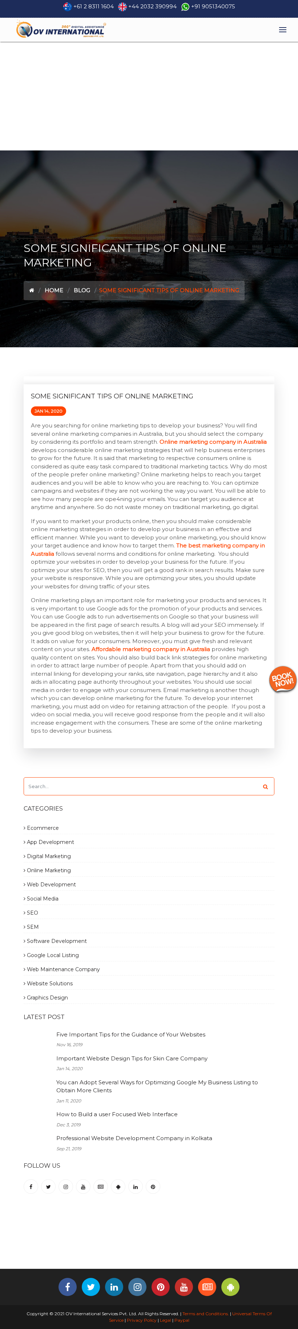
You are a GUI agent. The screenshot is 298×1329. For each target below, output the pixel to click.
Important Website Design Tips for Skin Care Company (132, 1058)
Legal (165, 1320)
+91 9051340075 (213, 6)
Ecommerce (42, 828)
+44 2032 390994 (152, 6)
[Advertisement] (149, 96)
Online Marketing (48, 870)
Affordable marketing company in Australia (151, 649)
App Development (49, 842)
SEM (32, 927)
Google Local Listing (52, 955)
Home (54, 290)
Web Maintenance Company (62, 969)
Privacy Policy (142, 1320)
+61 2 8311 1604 (93, 6)
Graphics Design (46, 997)
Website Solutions (49, 983)
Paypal (181, 1320)
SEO (31, 913)
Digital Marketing (48, 856)
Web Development (50, 884)
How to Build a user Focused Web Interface (117, 1114)
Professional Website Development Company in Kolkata (134, 1138)
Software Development (56, 941)
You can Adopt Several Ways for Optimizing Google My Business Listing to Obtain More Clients (157, 1086)
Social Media (42, 898)
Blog (82, 290)
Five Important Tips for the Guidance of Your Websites (130, 1034)
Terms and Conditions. (205, 1313)
